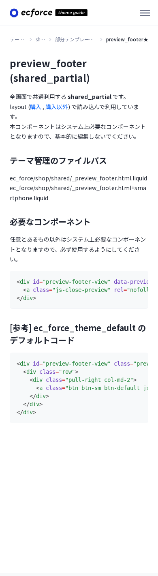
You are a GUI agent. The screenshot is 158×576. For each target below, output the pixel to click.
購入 (35, 107)
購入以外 (56, 107)
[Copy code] (138, 281)
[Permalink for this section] (113, 160)
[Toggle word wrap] (123, 281)
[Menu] (145, 13)
